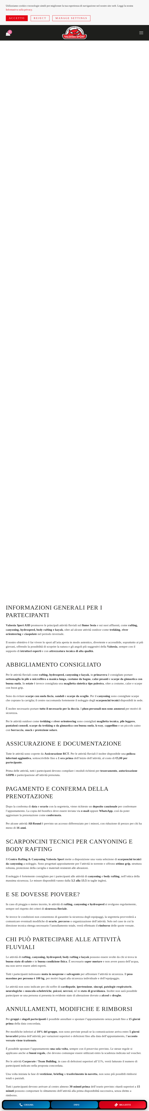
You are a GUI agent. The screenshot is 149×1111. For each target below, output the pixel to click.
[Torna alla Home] (74, 33)
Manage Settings (71, 18)
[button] (141, 33)
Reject (40, 18)
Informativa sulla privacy (19, 9)
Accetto (17, 18)
